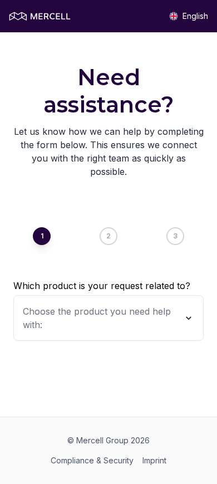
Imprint (154, 460)
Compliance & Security (92, 460)
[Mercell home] (40, 16)
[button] (108, 318)
